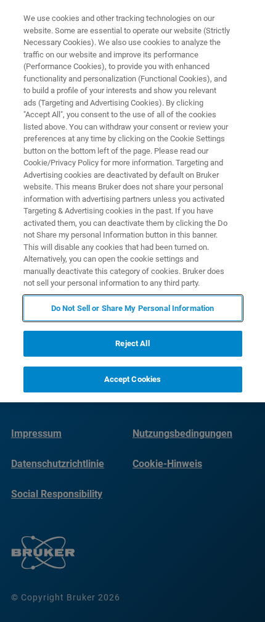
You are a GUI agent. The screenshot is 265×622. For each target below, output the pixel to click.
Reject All (132, 343)
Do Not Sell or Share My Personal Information (132, 308)
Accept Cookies (132, 379)
